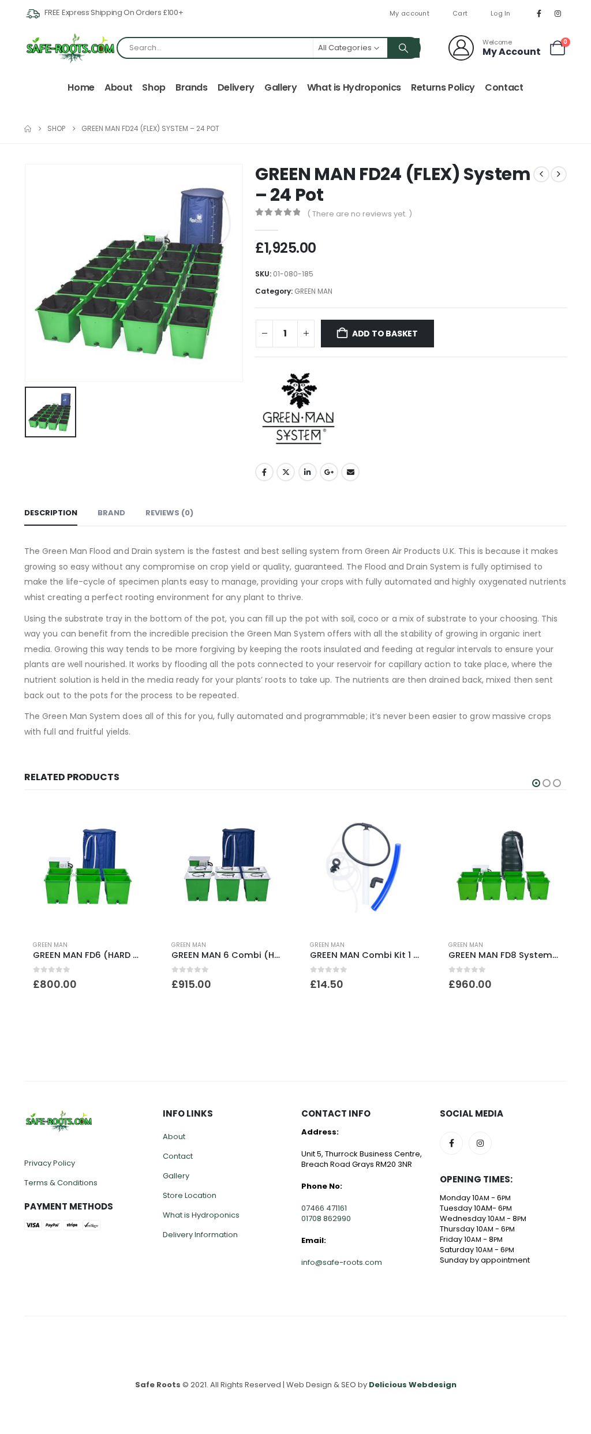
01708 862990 (326, 1218)
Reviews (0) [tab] (169, 512)
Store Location (189, 1195)
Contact (504, 87)
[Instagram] (558, 13)
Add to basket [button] (409, 823)
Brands (191, 87)
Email (350, 472)
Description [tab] (50, 512)
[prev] (541, 174)
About (118, 87)
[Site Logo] (70, 48)
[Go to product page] (87, 867)
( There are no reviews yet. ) (359, 213)
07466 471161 (324, 1208)
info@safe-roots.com (341, 1262)
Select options (132, 823)
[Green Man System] (298, 408)
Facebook (264, 472)
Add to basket (385, 333)
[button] (536, 783)
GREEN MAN (313, 291)
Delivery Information (200, 1234)
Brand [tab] (111, 512)
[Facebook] (539, 13)
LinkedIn (307, 472)
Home (81, 87)
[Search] (403, 48)
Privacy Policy (49, 1163)
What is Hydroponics (354, 87)
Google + (329, 472)
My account (409, 13)
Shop (154, 87)
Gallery (280, 87)
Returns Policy (443, 87)
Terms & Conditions (61, 1182)
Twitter (285, 472)
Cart (459, 13)
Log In (501, 13)
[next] (559, 174)
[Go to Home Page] (27, 128)
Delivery (236, 87)
